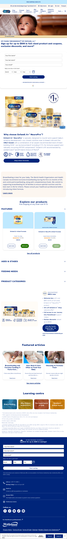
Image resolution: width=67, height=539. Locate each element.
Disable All (59, 536)
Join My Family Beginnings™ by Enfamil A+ (50, 328)
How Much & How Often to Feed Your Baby (33, 368)
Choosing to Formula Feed (54, 367)
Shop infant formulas (21, 160)
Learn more (7, 193)
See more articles (33, 383)
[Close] (64, 535)
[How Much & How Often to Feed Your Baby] (33, 363)
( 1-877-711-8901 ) (14, 482)
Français (63, 6)
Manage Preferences (40, 536)
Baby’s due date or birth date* (12, 68)
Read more (12, 378)
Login (51, 6)
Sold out (56, 246)
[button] (64, 11)
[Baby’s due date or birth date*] (34, 71)
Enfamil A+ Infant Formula (18, 231)
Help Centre (43, 6)
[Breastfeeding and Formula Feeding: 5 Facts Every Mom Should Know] (12, 363)
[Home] (6, 11)
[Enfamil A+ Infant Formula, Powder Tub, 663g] (18, 220)
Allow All (50, 536)
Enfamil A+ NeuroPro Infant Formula (50, 232)
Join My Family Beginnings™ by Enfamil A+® (24, 6)
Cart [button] (58, 6)
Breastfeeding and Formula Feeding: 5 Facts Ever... (12, 368)
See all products (33, 253)
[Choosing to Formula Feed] (54, 363)
